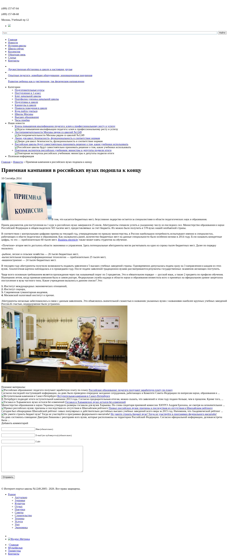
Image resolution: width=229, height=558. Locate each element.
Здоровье (20, 500)
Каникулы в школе (25, 105)
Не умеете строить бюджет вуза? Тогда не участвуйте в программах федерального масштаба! (164, 414)
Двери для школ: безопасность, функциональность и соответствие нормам (57, 138)
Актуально (21, 497)
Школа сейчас (16, 48)
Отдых (18, 506)
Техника (19, 518)
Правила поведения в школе (31, 108)
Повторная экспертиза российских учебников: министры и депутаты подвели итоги (63, 150)
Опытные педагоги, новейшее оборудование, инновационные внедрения (50, 75)
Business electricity (68, 239)
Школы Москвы (24, 114)
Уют (17, 524)
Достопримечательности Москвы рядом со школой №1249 (48, 132)
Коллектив (14, 51)
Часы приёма (22, 120)
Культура (20, 503)
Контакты (13, 60)
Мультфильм (15, 547)
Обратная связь (16, 54)
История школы (17, 45)
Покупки (20, 509)
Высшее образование (27, 117)
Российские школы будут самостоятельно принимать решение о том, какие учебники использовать (71, 144)
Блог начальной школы (28, 96)
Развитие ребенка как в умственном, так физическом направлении (46, 81)
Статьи (12, 57)
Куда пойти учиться (26, 111)
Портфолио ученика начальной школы (37, 99)
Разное (12, 494)
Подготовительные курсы (29, 90)
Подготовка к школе (26, 102)
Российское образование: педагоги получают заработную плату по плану (131, 390)
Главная (12, 39)
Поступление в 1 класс (28, 93)
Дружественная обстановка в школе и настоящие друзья (40, 69)
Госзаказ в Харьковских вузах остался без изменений (95, 402)
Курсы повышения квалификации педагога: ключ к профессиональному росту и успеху (65, 126)
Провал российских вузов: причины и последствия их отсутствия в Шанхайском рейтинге (161, 408)
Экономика (21, 527)
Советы (19, 512)
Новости (13, 42)
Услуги (19, 521)
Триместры (14, 550)
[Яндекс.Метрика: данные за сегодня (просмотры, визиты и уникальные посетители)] (19, 539)
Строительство (23, 515)
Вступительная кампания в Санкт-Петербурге (83, 396)
